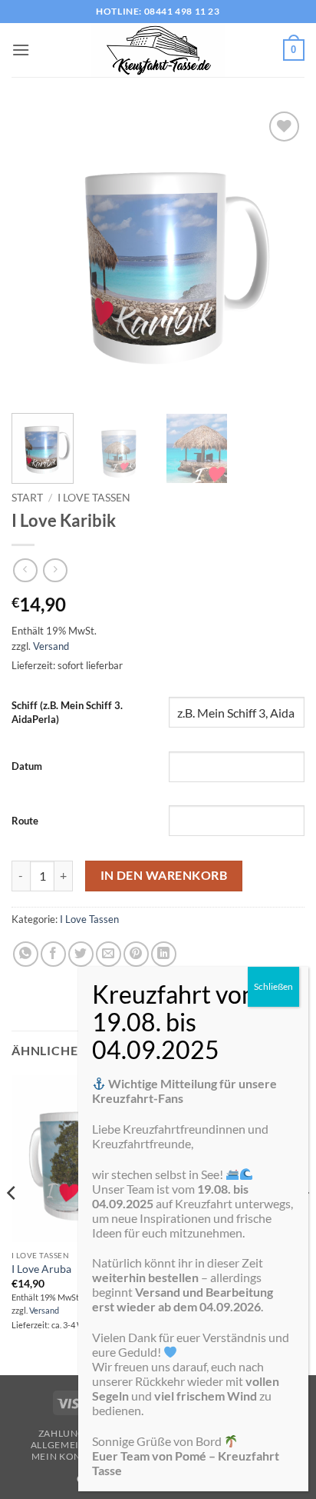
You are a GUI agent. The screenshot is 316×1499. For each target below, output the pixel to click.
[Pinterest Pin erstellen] (136, 954)
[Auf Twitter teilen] (81, 954)
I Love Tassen (94, 497)
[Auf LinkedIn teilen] (163, 954)
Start (27, 497)
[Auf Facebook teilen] (53, 954)
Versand (51, 646)
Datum (27, 766)
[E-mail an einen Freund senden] (108, 954)
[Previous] (37, 254)
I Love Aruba (41, 1269)
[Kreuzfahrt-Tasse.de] (158, 50)
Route (25, 820)
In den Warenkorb (163, 875)
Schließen (273, 986)
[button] (21, 49)
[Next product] (25, 570)
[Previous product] (55, 570)
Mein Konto (62, 1456)
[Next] (279, 254)
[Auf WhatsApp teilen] (25, 954)
